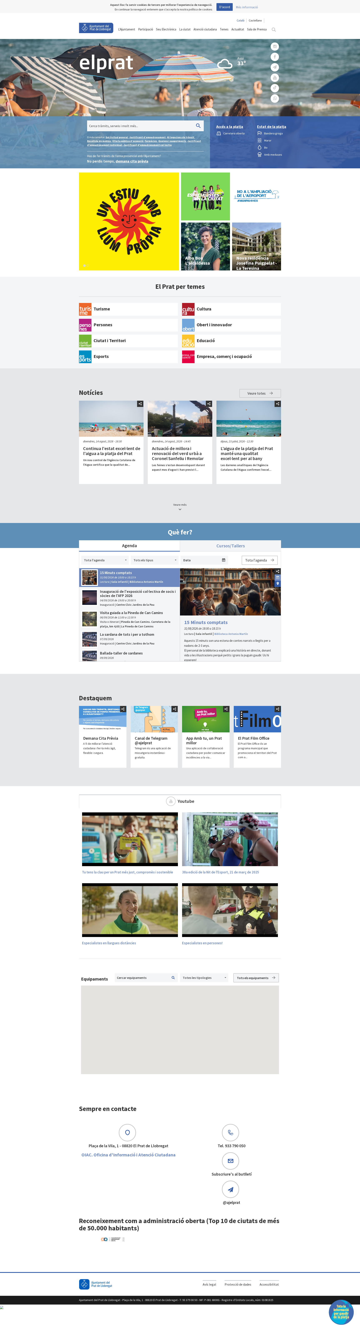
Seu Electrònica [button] (166, 29)
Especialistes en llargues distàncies (109, 943)
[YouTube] (275, 78)
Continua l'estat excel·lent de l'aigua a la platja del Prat (111, 450)
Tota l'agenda (256, 560)
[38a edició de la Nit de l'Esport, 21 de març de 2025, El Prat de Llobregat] (230, 839)
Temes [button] (224, 29)
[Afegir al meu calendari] (277, 577)
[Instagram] (275, 47)
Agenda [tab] (129, 545)
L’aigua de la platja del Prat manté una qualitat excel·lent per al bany (247, 453)
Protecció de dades (238, 1284)
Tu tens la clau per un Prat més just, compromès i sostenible (127, 872)
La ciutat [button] (185, 29)
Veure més (180, 505)
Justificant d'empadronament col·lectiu (148, 144)
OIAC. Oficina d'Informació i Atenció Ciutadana (128, 1155)
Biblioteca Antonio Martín (231, 634)
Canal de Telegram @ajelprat (151, 740)
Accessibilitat (269, 1284)
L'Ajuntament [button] (126, 29)
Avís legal (209, 1284)
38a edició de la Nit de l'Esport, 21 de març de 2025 (220, 872)
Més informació (247, 7)
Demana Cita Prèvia (100, 738)
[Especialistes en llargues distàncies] (130, 910)
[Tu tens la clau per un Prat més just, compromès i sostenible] (130, 839)
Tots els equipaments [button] (253, 978)
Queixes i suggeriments (172, 141)
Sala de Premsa (257, 29)
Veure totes (257, 393)
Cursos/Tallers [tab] (230, 546)
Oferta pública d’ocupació (128, 141)
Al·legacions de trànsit (181, 137)
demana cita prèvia (132, 161)
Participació (145, 29)
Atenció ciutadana (205, 29)
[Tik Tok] (275, 88)
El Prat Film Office (253, 738)
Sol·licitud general (117, 137)
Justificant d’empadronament (147, 137)
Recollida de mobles (99, 141)
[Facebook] (275, 57)
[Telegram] (275, 67)
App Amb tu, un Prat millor (204, 740)
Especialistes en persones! (202, 943)
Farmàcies (151, 141)
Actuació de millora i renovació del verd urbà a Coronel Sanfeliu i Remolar (178, 453)
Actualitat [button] (237, 29)
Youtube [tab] (186, 801)
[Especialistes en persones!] (230, 910)
